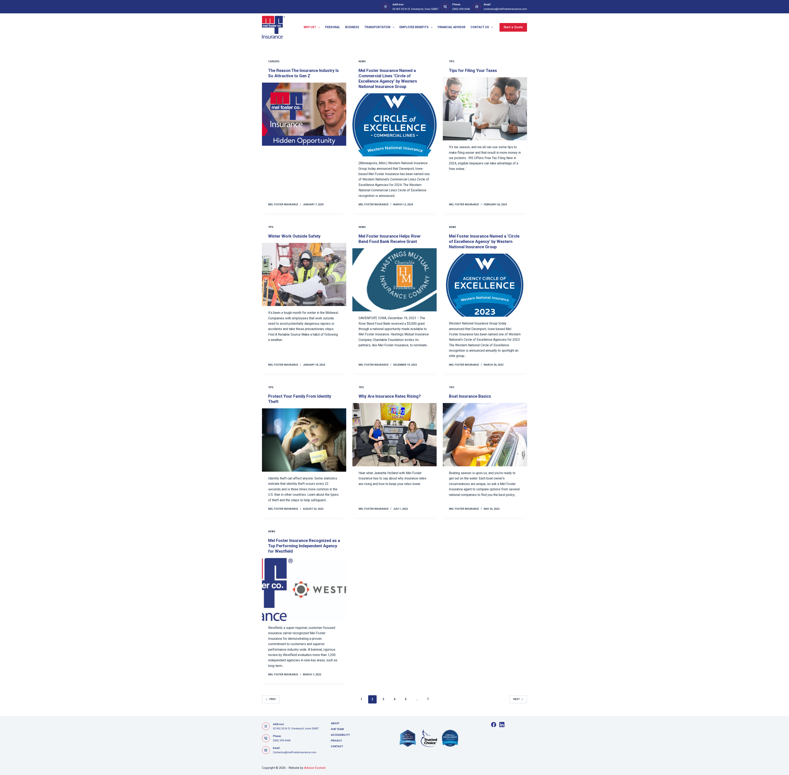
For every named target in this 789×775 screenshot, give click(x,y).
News (362, 61)
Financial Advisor (451, 27)
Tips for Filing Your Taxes (473, 70)
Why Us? (310, 27)
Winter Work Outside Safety (294, 236)
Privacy (336, 740)
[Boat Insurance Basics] (485, 434)
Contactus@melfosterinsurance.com (294, 752)
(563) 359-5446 (461, 8)
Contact (337, 746)
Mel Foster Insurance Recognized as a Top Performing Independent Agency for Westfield (304, 546)
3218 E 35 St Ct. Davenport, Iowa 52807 (415, 8)
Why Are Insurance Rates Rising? (390, 396)
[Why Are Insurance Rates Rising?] (394, 434)
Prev (272, 699)
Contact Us (480, 27)
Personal (332, 27)
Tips (451, 61)
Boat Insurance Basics (470, 396)
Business (352, 27)
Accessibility (340, 734)
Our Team (337, 729)
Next (516, 699)
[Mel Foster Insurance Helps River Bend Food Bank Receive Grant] (394, 280)
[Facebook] (493, 724)
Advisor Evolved (314, 768)
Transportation (377, 27)
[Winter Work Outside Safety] (304, 274)
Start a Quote (513, 27)
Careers (273, 61)
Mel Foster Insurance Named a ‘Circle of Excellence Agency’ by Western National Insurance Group (484, 241)
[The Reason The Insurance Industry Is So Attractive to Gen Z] (304, 114)
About (335, 723)
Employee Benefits (414, 27)
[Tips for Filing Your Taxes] (485, 109)
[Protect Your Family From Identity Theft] (304, 440)
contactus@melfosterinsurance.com (505, 8)
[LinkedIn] (501, 724)
